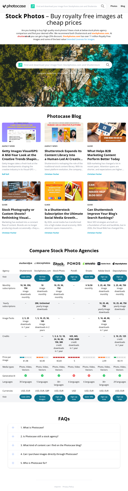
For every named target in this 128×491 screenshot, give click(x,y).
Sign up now (59, 278)
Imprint (57, 487)
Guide (90, 146)
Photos (113, 6)
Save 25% (26, 277)
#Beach (73, 73)
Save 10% (89, 277)
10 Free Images (42, 278)
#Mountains (84, 73)
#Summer (63, 73)
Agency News (8, 146)
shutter (21, 36)
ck (29, 36)
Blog (123, 6)
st (26, 36)
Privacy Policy (68, 487)
